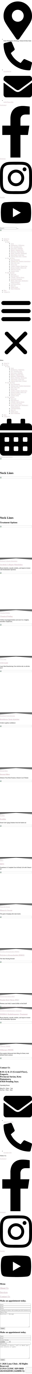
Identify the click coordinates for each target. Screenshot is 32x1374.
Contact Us (7, 292)
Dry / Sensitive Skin (16, 247)
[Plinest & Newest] (16, 872)
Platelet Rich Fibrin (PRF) (9, 1000)
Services (6, 240)
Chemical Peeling (6, 616)
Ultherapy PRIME (7, 1050)
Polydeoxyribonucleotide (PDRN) (12, 955)
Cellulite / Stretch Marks (17, 277)
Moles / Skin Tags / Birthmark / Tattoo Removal (19, 281)
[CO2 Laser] (16, 625)
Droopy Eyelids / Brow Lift (18, 268)
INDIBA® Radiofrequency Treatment (13, 1014)
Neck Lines (14, 264)
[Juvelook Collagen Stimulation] (16, 527)
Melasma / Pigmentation (17, 251)
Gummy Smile (15, 271)
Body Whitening (15, 289)
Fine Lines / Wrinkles (17, 248)
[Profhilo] (16, 781)
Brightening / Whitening (17, 245)
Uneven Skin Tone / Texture (19, 256)
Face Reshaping (15, 260)
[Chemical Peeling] (16, 573)
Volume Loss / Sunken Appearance (20, 261)
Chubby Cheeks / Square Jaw (19, 266)
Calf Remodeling (15, 284)
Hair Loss (13, 274)
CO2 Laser (4, 663)
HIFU (2, 864)
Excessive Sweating (16, 279)
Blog (5, 290)
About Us (6, 239)
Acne (12, 243)
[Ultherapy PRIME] (16, 1023)
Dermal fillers (5, 774)
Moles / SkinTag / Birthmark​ (19, 253)
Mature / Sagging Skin (17, 250)
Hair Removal (15, 276)
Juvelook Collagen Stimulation (11, 565)
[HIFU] (16, 826)
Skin (8, 242)
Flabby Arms (14, 287)
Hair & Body (10, 272)
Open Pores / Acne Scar (17, 255)
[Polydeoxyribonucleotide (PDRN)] (16, 917)
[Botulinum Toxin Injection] (16, 671)
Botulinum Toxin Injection (9, 719)
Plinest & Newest (6, 910)
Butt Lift (13, 285)
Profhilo (3, 819)
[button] (16, 327)
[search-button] (17, 228)
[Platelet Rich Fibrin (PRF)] (16, 962)
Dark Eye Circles (15, 269)
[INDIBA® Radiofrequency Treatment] (11, 1006)
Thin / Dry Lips (15, 263)
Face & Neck (11, 258)
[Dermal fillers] (16, 726)
